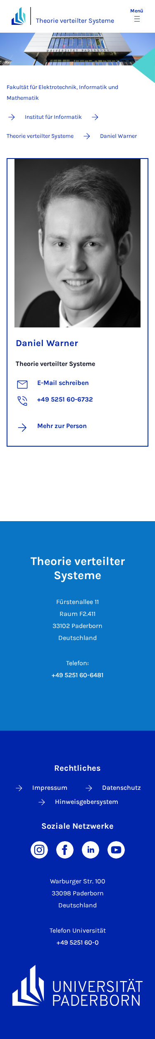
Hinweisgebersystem (86, 802)
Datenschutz (121, 787)
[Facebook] (65, 849)
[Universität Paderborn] (77, 985)
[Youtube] (116, 849)
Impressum (49, 787)
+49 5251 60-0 (78, 942)
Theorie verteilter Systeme (75, 20)
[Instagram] (39, 849)
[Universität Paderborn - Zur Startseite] (18, 16)
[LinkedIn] (90, 849)
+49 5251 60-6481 (77, 675)
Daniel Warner (47, 343)
